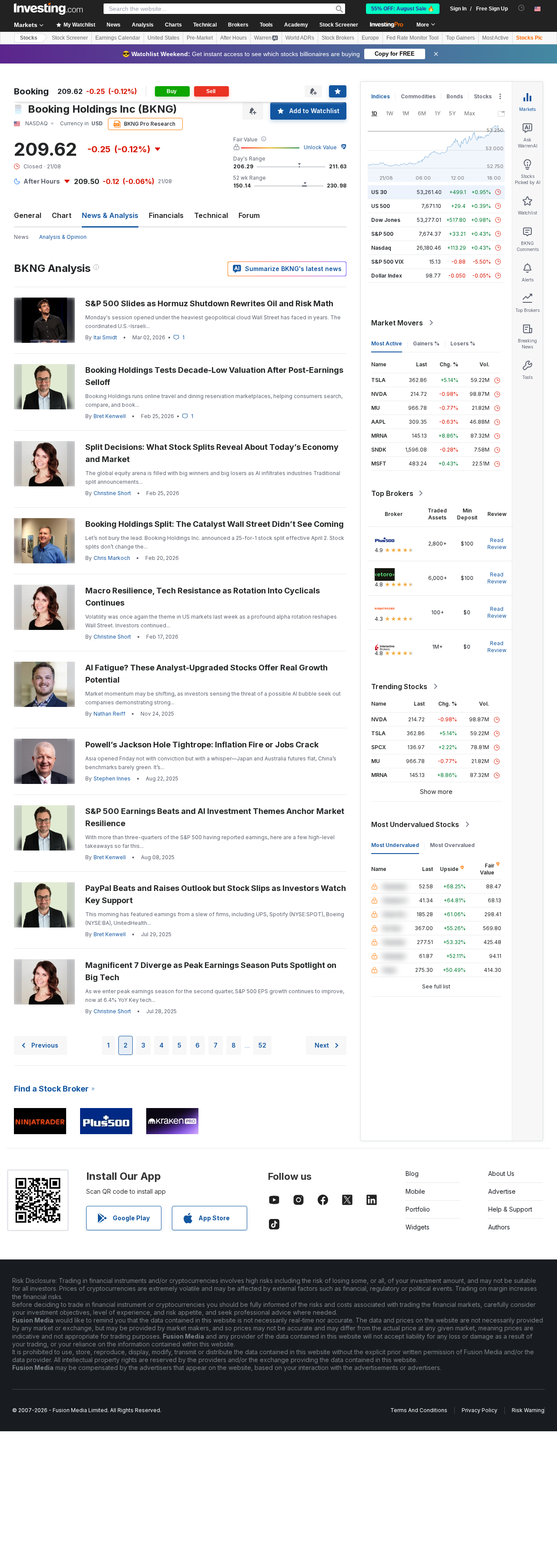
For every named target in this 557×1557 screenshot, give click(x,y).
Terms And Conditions (418, 1410)
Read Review (497, 543)
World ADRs (299, 38)
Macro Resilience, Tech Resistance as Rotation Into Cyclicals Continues (202, 596)
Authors (499, 1227)
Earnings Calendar (117, 38)
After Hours (233, 38)
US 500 (380, 206)
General (27, 215)
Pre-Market (200, 38)
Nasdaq (381, 247)
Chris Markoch (112, 558)
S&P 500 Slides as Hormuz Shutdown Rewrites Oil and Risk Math (209, 303)
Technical (211, 215)
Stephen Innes (112, 778)
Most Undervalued (395, 845)
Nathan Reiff (109, 713)
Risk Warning (528, 1410)
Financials (166, 215)
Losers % (462, 343)
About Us (501, 1173)
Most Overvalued (452, 845)
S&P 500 (382, 234)
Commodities (418, 96)
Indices (380, 96)
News (21, 237)
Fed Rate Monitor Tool (412, 38)
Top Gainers (460, 38)
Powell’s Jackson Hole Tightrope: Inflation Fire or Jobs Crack (202, 744)
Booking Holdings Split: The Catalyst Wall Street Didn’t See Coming (214, 524)
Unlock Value (320, 147)
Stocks (28, 38)
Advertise (502, 1191)
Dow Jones (385, 220)
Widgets (417, 1227)
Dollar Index (386, 275)
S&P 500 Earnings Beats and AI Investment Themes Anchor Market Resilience (214, 817)
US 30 (379, 192)
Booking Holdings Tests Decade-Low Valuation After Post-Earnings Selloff (214, 376)
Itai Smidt (105, 337)
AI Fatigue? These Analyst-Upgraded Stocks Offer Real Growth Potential (206, 673)
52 (262, 1045)
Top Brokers (392, 493)
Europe (370, 38)
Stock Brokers (338, 38)
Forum (249, 215)
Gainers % (426, 343)
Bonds (454, 96)
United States (163, 38)
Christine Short (112, 493)
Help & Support (510, 1209)
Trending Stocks (399, 686)
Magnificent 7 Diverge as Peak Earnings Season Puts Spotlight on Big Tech (210, 971)
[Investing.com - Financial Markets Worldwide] (48, 9)
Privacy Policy (479, 1410)
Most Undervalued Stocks (415, 824)
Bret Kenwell (110, 416)
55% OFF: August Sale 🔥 (402, 9)
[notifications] (522, 8)
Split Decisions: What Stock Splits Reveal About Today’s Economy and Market (212, 453)
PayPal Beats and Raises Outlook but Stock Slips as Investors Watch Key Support (215, 894)
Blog (412, 1173)
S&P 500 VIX (387, 261)
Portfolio (418, 1209)
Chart (61, 215)
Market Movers (397, 322)
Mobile (415, 1191)
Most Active (495, 38)
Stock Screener (338, 25)
